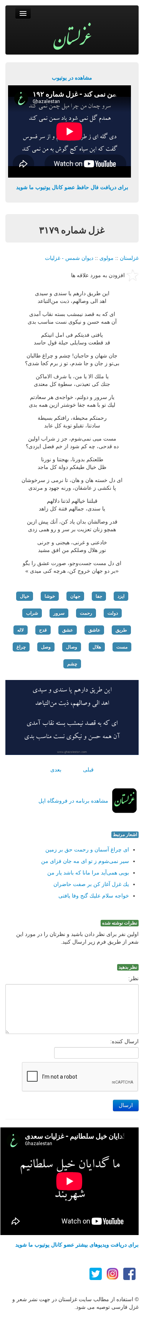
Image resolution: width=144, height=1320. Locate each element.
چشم (72, 664)
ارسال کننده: (124, 1041)
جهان (75, 596)
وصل (46, 647)
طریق (121, 630)
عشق (67, 630)
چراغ (21, 647)
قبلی (88, 769)
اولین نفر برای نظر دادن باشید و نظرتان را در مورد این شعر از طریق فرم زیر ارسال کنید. (77, 938)
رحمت (86, 613)
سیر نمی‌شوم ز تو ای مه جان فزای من (85, 861)
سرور (59, 613)
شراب (32, 613)
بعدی (55, 769)
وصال (71, 647)
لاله (20, 630)
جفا (99, 596)
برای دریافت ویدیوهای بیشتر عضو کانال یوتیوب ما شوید (77, 1245)
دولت (113, 613)
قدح (43, 630)
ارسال (126, 1105)
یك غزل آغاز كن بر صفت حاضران (91, 884)
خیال (24, 596)
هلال (97, 647)
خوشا (50, 596)
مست (121, 647)
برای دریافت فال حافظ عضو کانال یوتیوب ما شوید (72, 187)
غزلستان (129, 258)
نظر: (133, 978)
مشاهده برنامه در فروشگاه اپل (73, 801)
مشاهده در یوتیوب (72, 78)
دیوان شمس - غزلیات (69, 258)
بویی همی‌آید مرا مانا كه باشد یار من (88, 872)
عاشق (94, 630)
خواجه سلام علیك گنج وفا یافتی (93, 896)
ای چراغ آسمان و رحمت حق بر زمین (87, 849)
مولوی (106, 258)
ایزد (121, 596)
